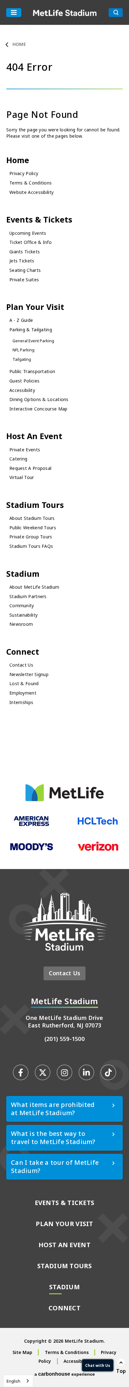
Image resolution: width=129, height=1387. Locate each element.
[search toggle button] (116, 12)
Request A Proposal (30, 468)
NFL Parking (23, 350)
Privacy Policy (23, 173)
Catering (18, 459)
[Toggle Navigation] (13, 12)
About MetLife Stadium (34, 587)
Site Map (22, 1352)
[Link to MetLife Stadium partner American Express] (31, 824)
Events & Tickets (39, 219)
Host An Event (34, 436)
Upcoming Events (27, 233)
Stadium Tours (35, 504)
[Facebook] (20, 1072)
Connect (22, 651)
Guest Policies (24, 381)
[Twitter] (42, 1072)
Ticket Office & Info (30, 242)
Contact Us (21, 665)
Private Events (24, 450)
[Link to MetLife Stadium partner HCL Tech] (97, 824)
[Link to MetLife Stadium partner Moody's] (31, 849)
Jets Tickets (21, 261)
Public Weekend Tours (32, 528)
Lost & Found (24, 683)
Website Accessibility (31, 192)
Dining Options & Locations (39, 399)
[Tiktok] (108, 1072)
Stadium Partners (28, 596)
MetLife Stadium (65, 12)
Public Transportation (32, 371)
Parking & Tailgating (30, 330)
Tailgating (22, 359)
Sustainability (23, 615)
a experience (64, 1374)
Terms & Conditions (30, 183)
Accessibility (22, 390)
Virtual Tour (21, 477)
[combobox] (18, 1381)
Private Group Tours (30, 537)
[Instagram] (64, 1072)
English (13, 1381)
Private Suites (24, 280)
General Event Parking (33, 341)
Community (21, 605)
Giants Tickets (24, 252)
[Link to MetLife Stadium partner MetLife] (64, 799)
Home (19, 44)
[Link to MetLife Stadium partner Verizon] (97, 849)
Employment (22, 693)
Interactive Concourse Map (38, 409)
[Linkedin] (86, 1072)
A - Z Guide (21, 320)
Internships (21, 702)
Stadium (22, 573)
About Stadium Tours (32, 518)
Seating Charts (25, 270)
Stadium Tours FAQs (31, 546)
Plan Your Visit (35, 306)
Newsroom (21, 624)
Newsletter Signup (29, 674)
